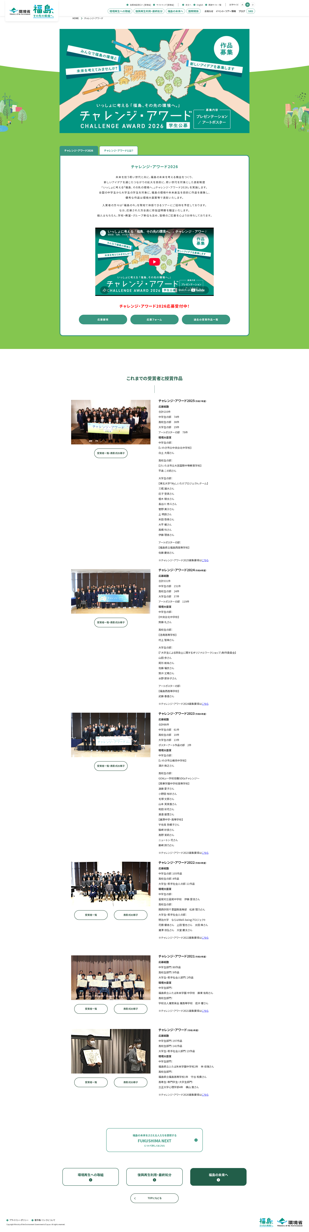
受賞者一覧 (91, 914)
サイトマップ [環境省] (165, 5)
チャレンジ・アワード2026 (78, 150)
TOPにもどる (155, 1198)
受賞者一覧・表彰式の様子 (111, 453)
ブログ (242, 11)
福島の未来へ (175, 11)
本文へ (188, 5)
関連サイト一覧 (215, 5)
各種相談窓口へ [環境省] (140, 5)
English (200, 5)
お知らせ (209, 11)
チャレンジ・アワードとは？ (118, 150)
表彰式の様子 (130, 914)
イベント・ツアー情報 (226, 11)
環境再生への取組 (120, 11)
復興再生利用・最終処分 (149, 11)
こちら (205, 560)
